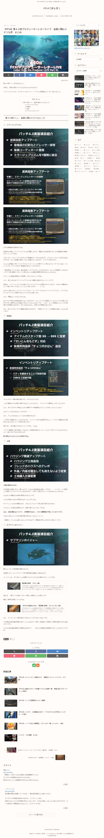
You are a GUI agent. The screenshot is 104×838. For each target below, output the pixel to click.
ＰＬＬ (12, 639)
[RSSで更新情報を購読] (37, 665)
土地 (27, 108)
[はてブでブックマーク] (30, 75)
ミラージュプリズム (32, 104)
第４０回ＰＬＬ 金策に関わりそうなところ (37, 102)
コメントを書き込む (36, 814)
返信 (66, 784)
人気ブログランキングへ (82, 48)
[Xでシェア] (8, 75)
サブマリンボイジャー (32, 111)
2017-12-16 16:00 (9, 791)
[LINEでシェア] (52, 75)
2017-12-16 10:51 (8, 772)
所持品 (28, 106)
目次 (33, 99)
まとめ (6, 639)
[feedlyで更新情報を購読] (34, 665)
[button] (63, 75)
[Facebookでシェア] (19, 75)
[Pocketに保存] (41, 75)
